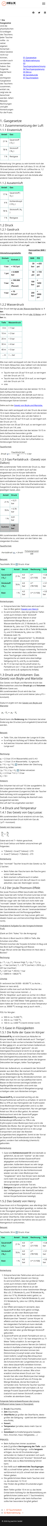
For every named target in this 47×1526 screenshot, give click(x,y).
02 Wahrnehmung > (13, 1512)
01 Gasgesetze (29, 57)
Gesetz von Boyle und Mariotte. (28, 405)
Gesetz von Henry (29, 609)
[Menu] (43, 3)
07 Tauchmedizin (30, 77)
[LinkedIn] (45, 12)
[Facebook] (33, 12)
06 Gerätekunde (30, 75)
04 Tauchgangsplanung (33, 69)
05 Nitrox (27, 72)
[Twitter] (39, 12)
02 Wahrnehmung (31, 60)
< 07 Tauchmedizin (13, 1510)
